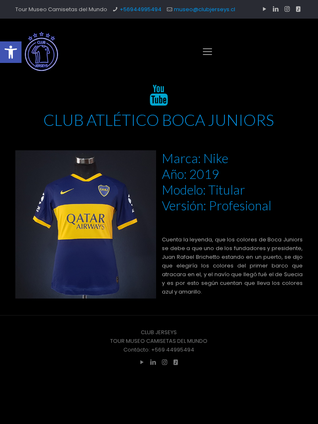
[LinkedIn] (276, 9)
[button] (11, 52)
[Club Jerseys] (41, 52)
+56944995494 (140, 9)
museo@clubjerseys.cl (204, 9)
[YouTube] (264, 9)
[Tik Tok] (298, 9)
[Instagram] (287, 9)
